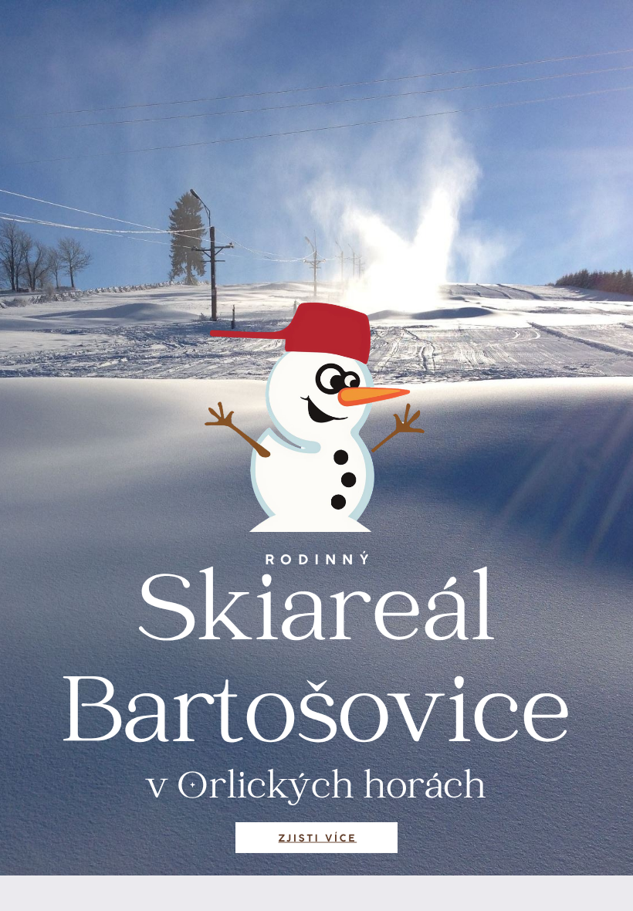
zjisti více (318, 838)
